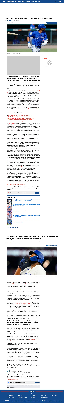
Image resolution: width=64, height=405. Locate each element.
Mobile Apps (54, 393)
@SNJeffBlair (13, 365)
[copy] (13, 22)
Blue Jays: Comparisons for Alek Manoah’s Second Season (20, 119)
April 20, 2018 (25, 146)
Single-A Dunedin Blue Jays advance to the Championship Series (21, 118)
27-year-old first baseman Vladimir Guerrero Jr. (23, 303)
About (8, 393)
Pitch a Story (20, 395)
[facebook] (55, 1)
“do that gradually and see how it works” (24, 166)
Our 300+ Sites (44, 393)
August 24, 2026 (20, 345)
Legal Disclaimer (10, 397)
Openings (20, 393)
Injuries (36, 1)
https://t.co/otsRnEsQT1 (13, 371)
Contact (32, 393)
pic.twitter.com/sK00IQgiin (33, 291)
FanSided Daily (10, 395)
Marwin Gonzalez (25, 181)
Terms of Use (43, 395)
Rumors (19, 1)
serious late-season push (13, 379)
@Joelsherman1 (13, 343)
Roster (32, 1)
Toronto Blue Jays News (14, 227)
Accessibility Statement (22, 397)
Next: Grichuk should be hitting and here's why (16, 184)
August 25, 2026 (16, 293)
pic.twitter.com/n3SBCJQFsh (13, 344)
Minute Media (7, 400)
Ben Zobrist (18, 181)
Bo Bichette (37, 108)
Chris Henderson (9, 20)
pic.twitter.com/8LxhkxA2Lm (30, 145)
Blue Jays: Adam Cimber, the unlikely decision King (18, 121)
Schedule (23, 1)
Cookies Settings (44, 397)
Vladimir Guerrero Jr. (29, 108)
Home (8, 227)
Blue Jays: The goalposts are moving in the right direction (19, 116)
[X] (57, 1)
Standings (28, 1)
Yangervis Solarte (10, 174)
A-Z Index (33, 397)
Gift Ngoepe (11, 123)
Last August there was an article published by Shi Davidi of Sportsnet (20, 132)
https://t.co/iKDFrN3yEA (13, 372)
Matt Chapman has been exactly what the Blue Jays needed (20, 115)
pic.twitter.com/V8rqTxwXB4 (24, 372)
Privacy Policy (34, 395)
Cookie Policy (54, 395)
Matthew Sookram (10, 242)
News (16, 1)
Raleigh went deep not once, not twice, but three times (23, 283)
